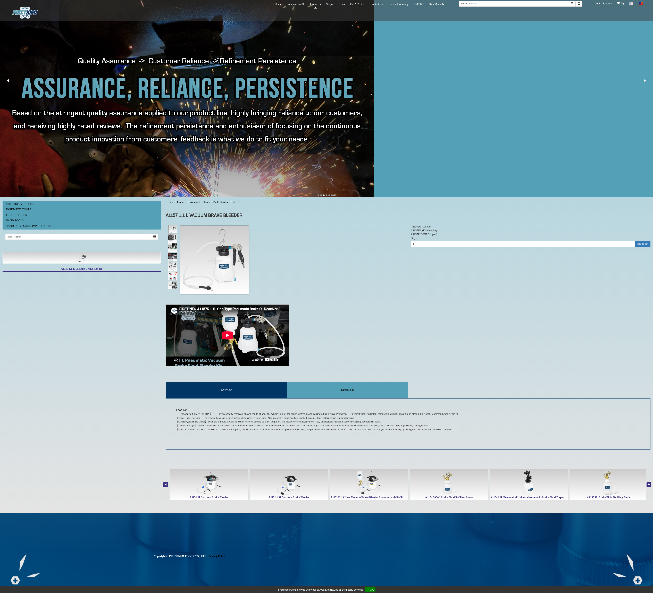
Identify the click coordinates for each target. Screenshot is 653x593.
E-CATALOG (357, 4)
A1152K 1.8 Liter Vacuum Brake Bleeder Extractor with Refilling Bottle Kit (374, 497)
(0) (622, 3)
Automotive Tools (20, 203)
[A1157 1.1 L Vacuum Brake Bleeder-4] (172, 257)
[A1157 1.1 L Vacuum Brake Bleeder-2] (172, 238)
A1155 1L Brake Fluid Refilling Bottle (608, 497)
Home (278, 4)
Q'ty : (414, 238)
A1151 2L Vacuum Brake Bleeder (209, 497)
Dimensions (347, 389)
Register (607, 3)
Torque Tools (16, 215)
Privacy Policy (216, 556)
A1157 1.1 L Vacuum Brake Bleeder (81, 268)
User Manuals (436, 4)
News (342, 4)
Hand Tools (15, 220)
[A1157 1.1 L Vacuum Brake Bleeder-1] (172, 229)
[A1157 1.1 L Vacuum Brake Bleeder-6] (172, 275)
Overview (226, 389)
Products (314, 4)
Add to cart (642, 244)
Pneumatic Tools (18, 209)
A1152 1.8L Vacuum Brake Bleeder (289, 497)
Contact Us (377, 4)
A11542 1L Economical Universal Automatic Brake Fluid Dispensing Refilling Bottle (538, 497)
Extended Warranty (398, 4)
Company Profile (296, 4)
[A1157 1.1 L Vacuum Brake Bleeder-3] (172, 247)
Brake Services (221, 202)
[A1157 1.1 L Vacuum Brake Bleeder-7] (172, 285)
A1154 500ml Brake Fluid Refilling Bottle (449, 497)
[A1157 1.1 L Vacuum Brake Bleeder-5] (172, 266)
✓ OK (370, 589)
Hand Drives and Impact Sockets (30, 225)
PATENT (419, 4)
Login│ (599, 3)
